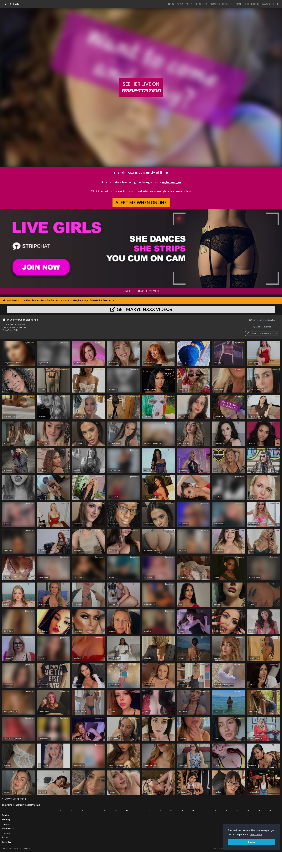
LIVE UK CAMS (11, 4)
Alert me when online (141, 202)
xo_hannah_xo (171, 182)
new (246, 4)
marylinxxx (124, 172)
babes (180, 4)
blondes (215, 4)
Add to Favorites (263, 327)
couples (227, 4)
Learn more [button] (256, 834)
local (237, 4)
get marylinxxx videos (144, 309)
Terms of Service (219, 848)
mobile (255, 4)
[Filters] (277, 4)
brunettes (201, 4)
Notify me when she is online (263, 320)
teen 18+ (169, 4)
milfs (189, 4)
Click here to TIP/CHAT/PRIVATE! (141, 291)
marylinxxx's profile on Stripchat (264, 333)
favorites (268, 4)
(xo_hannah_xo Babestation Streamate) (94, 300)
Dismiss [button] (251, 842)
